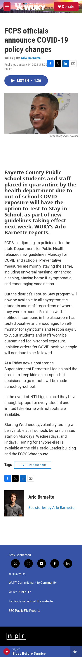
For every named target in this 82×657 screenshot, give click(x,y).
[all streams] (76, 651)
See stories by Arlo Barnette (51, 507)
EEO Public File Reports (24, 610)
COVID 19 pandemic (33, 465)
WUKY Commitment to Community (33, 582)
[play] (6, 651)
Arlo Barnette (30, 58)
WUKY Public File (20, 592)
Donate (68, 6)
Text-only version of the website (31, 601)
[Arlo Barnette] (14, 503)
